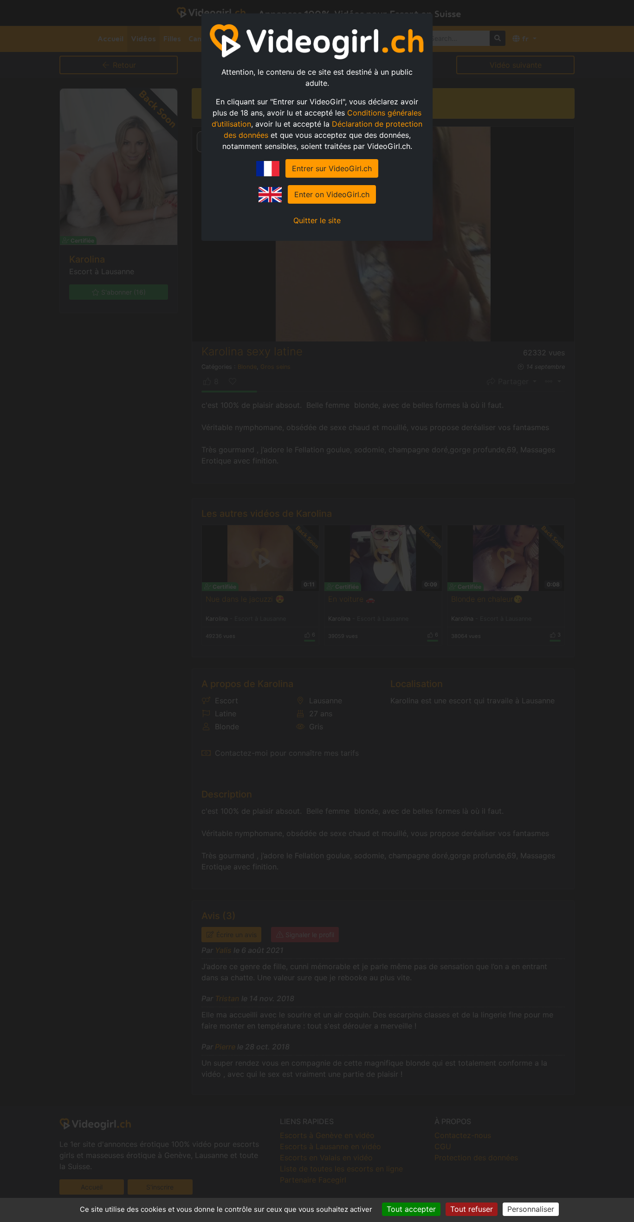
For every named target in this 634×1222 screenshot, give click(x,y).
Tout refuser (471, 1209)
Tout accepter (411, 1209)
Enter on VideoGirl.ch (331, 194)
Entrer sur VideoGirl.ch (332, 168)
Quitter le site (317, 220)
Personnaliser (530, 1209)
